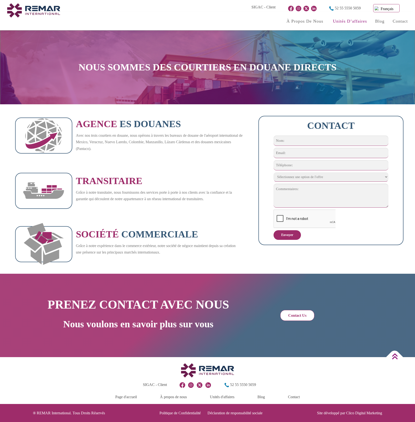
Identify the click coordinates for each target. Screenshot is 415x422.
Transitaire (109, 180)
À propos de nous (306, 21)
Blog (379, 21)
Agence (128, 123)
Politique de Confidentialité (180, 413)
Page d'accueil (126, 397)
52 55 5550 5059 (347, 8)
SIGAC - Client (263, 7)
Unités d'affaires (222, 397)
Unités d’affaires (350, 21)
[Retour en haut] (394, 357)
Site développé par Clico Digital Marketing (349, 413)
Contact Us (297, 315)
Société (137, 234)
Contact (400, 21)
